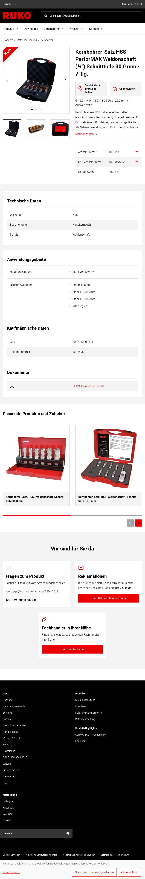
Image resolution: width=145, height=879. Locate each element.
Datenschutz (106, 855)
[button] (32, 109)
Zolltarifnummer (20, 352)
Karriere (7, 719)
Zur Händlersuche (73, 649)
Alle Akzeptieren (129, 872)
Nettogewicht (86, 172)
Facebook (8, 807)
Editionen (80, 741)
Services (7, 712)
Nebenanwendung (21, 285)
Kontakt (7, 744)
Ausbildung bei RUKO (14, 725)
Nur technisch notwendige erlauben (94, 872)
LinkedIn (7, 820)
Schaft (14, 234)
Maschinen (81, 706)
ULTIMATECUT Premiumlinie (90, 734)
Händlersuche (129, 4)
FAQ (5, 782)
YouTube (7, 814)
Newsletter (9, 776)
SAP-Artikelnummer (90, 162)
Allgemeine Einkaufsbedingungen (79, 855)
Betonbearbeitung (85, 719)
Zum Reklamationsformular (109, 598)
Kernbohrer (47, 40)
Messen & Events (12, 738)
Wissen (7, 763)
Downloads (31, 28)
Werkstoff (16, 214)
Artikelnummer (87, 152)
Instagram (8, 801)
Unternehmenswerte (14, 706)
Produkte (8, 40)
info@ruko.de (123, 588)
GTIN (13, 342)
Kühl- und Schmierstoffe (88, 712)
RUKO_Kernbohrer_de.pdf (88, 386)
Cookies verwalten (11, 855)
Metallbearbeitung (27, 40)
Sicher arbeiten (11, 770)
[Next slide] (65, 80)
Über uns (8, 700)
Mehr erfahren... (11, 872)
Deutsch (8, 4)
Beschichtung (18, 224)
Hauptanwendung (21, 271)
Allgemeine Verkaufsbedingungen (41, 855)
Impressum (123, 855)
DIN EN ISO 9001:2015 (15, 757)
